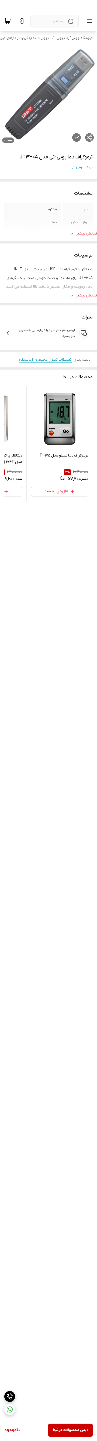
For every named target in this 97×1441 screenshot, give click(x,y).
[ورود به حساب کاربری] (22, 21)
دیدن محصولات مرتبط (70, 1430)
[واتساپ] (9, 1409)
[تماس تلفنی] (9, 1396)
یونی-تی (76, 167)
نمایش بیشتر (86, 233)
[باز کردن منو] (88, 21)
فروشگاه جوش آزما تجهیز (75, 38)
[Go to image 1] (10, 140)
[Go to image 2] (4, 140)
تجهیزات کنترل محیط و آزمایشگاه (45, 359)
